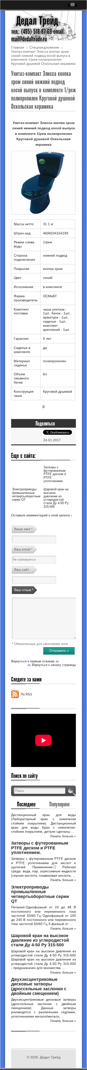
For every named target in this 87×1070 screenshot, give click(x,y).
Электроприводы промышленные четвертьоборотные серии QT (26, 494)
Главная (17, 47)
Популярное (59, 804)
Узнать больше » (63, 836)
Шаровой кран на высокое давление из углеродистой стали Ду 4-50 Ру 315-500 (56, 497)
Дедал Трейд (37, 20)
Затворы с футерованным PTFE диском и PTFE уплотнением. (55, 474)
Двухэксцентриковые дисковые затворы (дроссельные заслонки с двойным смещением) (38, 986)
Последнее (26, 804)
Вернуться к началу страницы (54, 665)
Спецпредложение (44, 47)
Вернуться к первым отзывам (32, 661)
